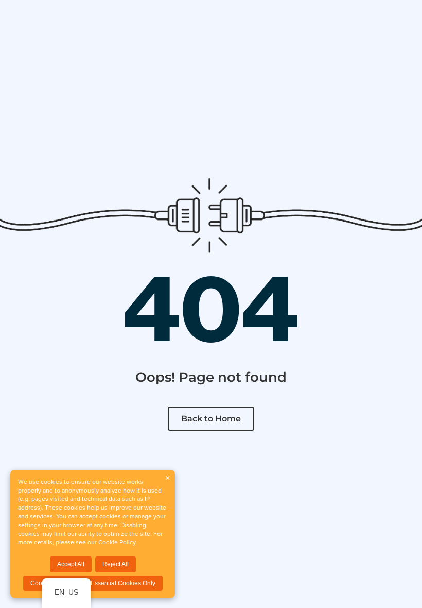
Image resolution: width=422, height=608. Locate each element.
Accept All (70, 564)
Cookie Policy (116, 541)
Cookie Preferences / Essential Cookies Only (92, 583)
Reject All (115, 564)
